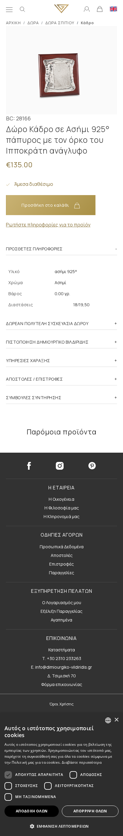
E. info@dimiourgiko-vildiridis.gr (61, 667)
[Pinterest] (92, 466)
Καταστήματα (61, 650)
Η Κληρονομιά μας (61, 516)
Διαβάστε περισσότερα (82, 762)
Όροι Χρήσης (61, 704)
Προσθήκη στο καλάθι (45, 205)
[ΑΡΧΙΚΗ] (61, 8)
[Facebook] (29, 466)
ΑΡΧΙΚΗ (13, 22)
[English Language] (113, 8)
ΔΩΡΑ (33, 22)
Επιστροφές (61, 564)
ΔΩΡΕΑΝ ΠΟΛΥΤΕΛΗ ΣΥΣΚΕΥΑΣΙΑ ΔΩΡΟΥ (47, 323)
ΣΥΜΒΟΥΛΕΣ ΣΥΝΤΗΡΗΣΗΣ (33, 397)
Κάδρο (87, 22)
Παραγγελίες (61, 572)
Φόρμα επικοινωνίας (61, 684)
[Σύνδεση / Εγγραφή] (87, 8)
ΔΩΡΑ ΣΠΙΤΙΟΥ (59, 22)
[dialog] (61, 774)
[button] (61, 826)
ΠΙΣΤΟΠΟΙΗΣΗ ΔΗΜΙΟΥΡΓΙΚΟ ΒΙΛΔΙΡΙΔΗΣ (47, 342)
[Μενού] (9, 9)
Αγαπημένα (61, 620)
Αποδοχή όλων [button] (32, 811)
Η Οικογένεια (61, 499)
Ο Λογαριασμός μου (61, 602)
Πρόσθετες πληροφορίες (34, 249)
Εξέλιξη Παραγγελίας (61, 611)
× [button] (116, 720)
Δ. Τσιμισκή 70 (61, 676)
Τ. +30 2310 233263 (61, 658)
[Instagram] (60, 466)
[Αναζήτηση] (22, 9)
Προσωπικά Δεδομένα (62, 546)
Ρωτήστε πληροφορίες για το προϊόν (48, 224)
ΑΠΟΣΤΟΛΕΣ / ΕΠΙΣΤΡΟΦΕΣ (34, 379)
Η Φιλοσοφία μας (61, 508)
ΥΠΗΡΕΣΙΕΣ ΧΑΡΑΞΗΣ (28, 360)
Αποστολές (62, 555)
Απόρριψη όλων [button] (90, 811)
